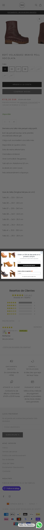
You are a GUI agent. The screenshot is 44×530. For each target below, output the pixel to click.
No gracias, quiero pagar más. (29, 276)
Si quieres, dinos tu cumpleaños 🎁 (25, 271)
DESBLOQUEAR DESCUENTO (29, 265)
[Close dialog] (41, 252)
